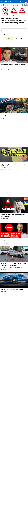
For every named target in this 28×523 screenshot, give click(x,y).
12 (23, 5)
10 (19, 5)
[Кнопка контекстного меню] (25, 2)
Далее (16, 39)
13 (25, 5)
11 (21, 5)
